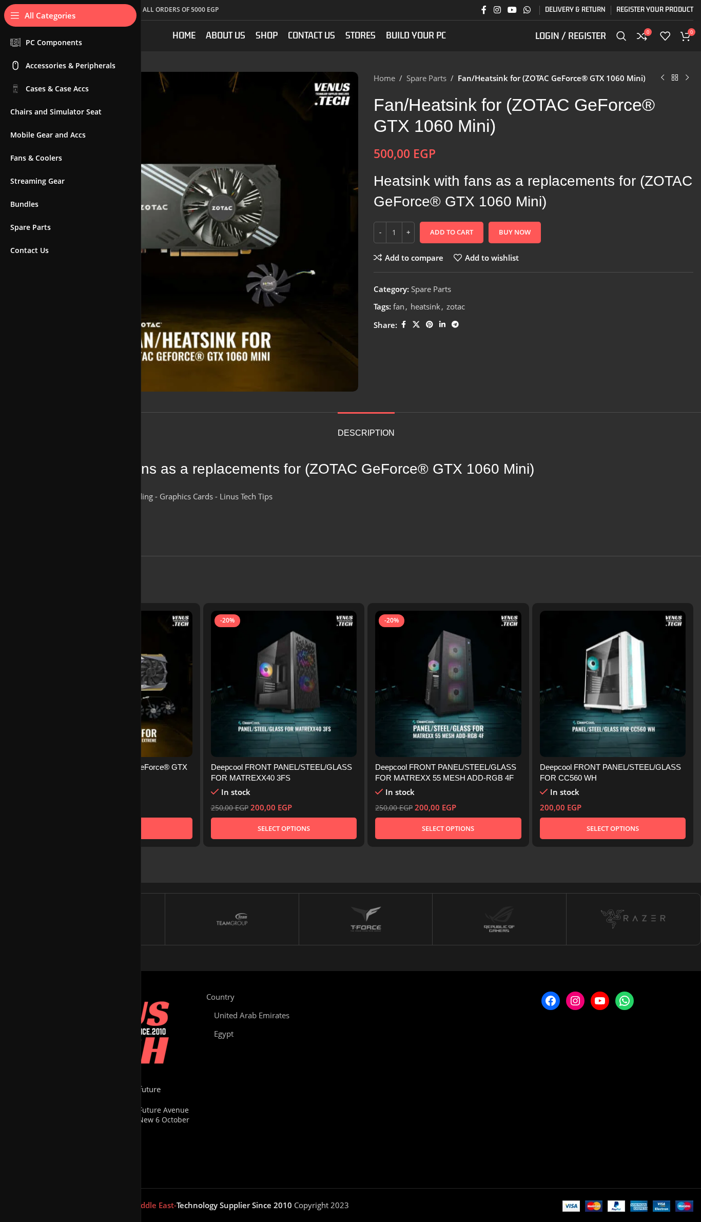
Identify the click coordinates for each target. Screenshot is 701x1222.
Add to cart (451, 232)
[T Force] (366, 919)
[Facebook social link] (484, 9)
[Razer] (633, 919)
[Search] (621, 36)
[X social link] (416, 325)
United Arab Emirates (251, 1015)
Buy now (515, 232)
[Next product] (687, 78)
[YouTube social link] (512, 9)
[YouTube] (600, 1001)
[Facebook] (550, 1001)
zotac (455, 306)
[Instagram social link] (497, 9)
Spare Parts (426, 78)
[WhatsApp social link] (527, 9)
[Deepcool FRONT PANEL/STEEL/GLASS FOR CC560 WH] (613, 684)
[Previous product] (662, 78)
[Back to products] (675, 78)
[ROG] (499, 919)
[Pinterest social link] (429, 325)
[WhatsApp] (624, 1001)
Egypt (223, 1034)
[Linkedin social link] (442, 325)
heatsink (425, 306)
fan (398, 306)
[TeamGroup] (232, 919)
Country (220, 997)
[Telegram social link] (455, 325)
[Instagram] (575, 1001)
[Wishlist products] (665, 36)
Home (384, 78)
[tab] (366, 427)
